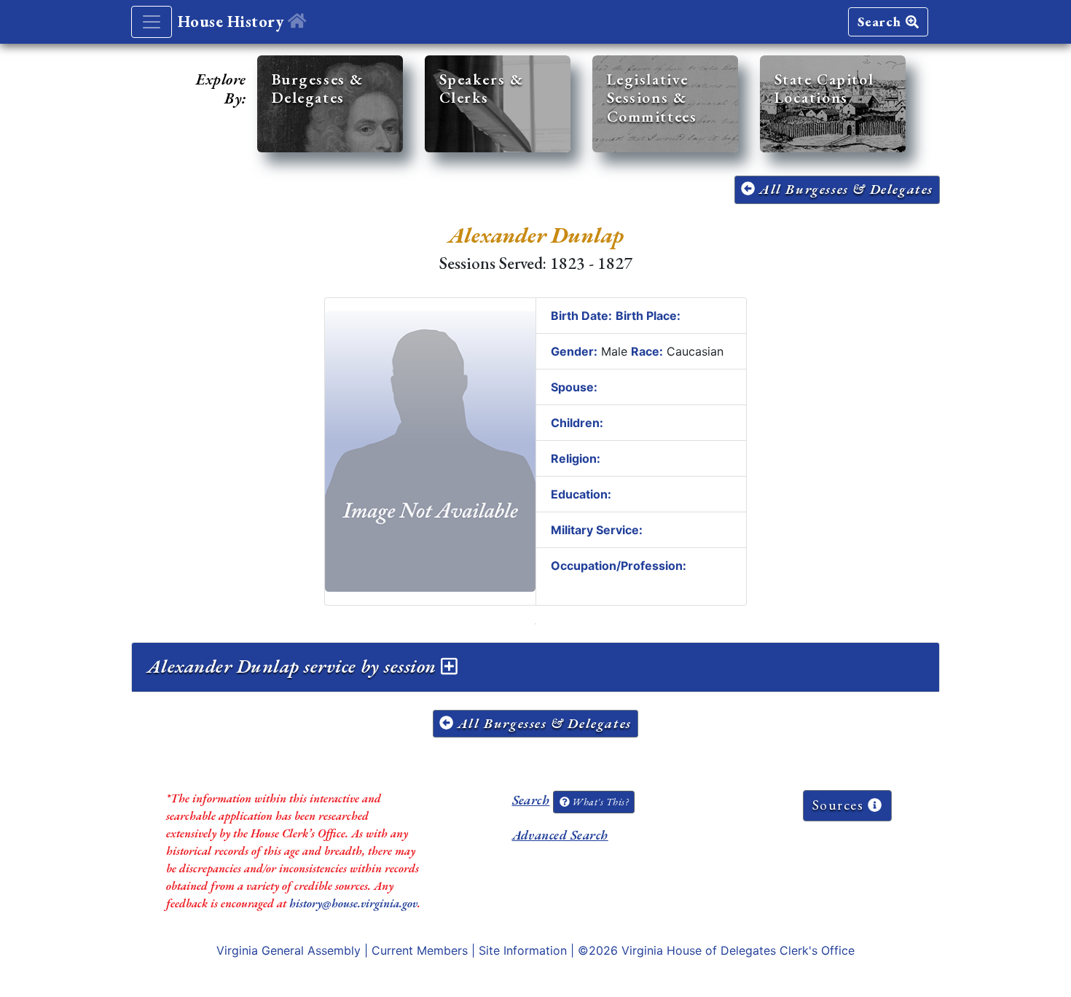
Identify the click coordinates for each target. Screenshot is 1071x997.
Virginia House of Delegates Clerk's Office (738, 950)
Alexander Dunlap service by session (294, 666)
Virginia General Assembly (288, 950)
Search (882, 21)
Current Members (420, 950)
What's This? (599, 801)
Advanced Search (560, 834)
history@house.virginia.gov (353, 903)
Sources (840, 805)
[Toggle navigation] (151, 22)
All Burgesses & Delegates (844, 189)
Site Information (523, 950)
